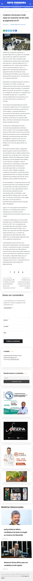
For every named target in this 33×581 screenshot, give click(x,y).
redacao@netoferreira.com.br (13, 355)
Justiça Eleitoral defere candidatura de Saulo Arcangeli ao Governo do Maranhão (15, 532)
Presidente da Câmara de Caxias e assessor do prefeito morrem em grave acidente (24, 284)
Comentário (8, 308)
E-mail (6, 326)
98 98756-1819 (14, 359)
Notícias (22, 24)
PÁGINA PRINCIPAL (15, 24)
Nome (6, 320)
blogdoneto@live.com (10, 357)
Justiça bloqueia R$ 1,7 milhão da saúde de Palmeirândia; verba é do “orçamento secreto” (9, 284)
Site (5, 333)
